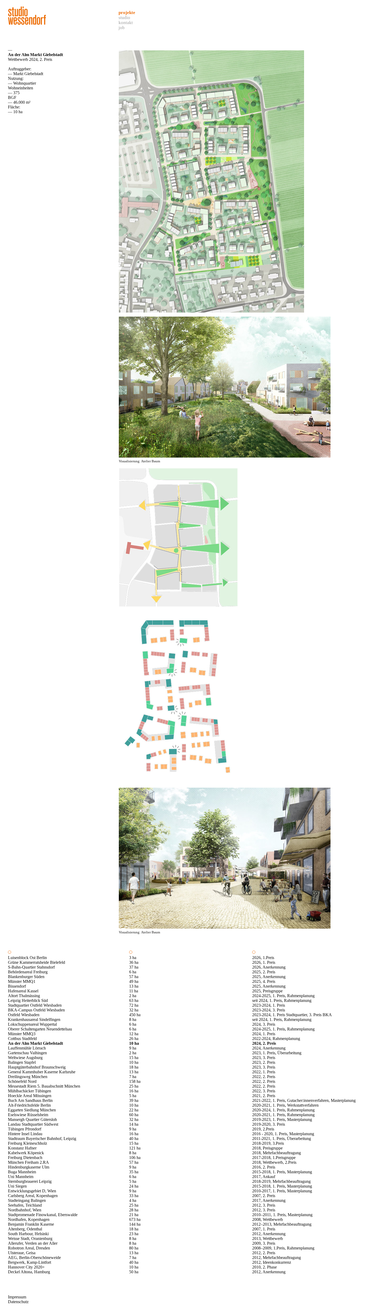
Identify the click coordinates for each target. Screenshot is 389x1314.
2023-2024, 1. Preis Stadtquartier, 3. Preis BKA (292, 1014)
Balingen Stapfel (22, 1062)
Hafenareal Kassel (23, 991)
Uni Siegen (17, 1186)
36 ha (133, 962)
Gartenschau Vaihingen (27, 1053)
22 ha (133, 1110)
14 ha (133, 1124)
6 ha (132, 972)
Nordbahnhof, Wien (24, 1210)
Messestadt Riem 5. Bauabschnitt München (44, 1086)
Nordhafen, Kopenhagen (28, 1219)
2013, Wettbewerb (267, 1238)
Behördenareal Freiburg (28, 972)
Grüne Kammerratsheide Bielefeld (36, 962)
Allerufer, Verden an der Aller (32, 1243)
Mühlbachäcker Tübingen (29, 1091)
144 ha (135, 1224)
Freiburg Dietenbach (25, 1157)
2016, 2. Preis (263, 1167)
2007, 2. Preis (263, 1195)
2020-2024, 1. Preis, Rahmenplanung (283, 1110)
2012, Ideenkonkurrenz (271, 1262)
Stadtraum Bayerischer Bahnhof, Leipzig (42, 1138)
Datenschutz (18, 1301)
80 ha (133, 1248)
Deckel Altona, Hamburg (29, 1272)
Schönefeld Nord (22, 1081)
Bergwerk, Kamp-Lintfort (29, 1262)
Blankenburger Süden (26, 976)
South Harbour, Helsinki (28, 1233)
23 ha (133, 1233)
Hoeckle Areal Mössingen (29, 1095)
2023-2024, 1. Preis (268, 1005)
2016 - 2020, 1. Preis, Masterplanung (283, 1134)
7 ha (132, 1076)
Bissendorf (17, 986)
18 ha (133, 1067)
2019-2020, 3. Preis (268, 1124)
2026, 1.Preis (263, 957)
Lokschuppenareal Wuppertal (32, 1024)
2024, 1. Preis (263, 1034)
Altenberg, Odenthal (25, 1229)
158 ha (135, 1081)
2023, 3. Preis (263, 1057)
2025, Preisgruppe (267, 991)
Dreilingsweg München (27, 1076)
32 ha (133, 1010)
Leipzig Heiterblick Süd (28, 1000)
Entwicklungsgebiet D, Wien (32, 1191)
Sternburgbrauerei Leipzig (30, 1181)
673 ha (135, 1219)
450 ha (135, 1014)
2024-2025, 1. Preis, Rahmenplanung (283, 995)
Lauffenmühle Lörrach (27, 1048)
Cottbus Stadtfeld (22, 1038)
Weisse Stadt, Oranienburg (30, 1238)
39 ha (133, 1100)
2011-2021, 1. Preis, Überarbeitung (281, 1138)
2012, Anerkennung (269, 1233)
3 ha (132, 957)
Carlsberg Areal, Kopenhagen (33, 1195)
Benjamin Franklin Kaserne (31, 1224)
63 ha (133, 1000)
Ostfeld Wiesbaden (23, 1014)
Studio (124, 17)
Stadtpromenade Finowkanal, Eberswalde (43, 1214)
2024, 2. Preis (264, 1043)
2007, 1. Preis (263, 1229)
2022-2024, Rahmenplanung (276, 1038)
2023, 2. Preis (263, 1062)
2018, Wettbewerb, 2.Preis (274, 1162)
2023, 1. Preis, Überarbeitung (276, 1053)
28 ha (133, 1210)
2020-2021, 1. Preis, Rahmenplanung (283, 1114)
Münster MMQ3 (21, 1034)
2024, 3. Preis (263, 1024)
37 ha (133, 967)
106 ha (135, 1157)
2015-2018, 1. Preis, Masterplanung (282, 1172)
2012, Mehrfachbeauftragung (276, 1257)
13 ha (133, 986)
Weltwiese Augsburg (25, 1057)
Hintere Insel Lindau (25, 1134)
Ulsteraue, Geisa (21, 1253)
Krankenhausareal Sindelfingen (34, 1019)
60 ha (133, 1114)
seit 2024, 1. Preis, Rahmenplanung (281, 1000)
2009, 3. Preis (263, 1243)
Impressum (17, 1297)
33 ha (133, 1195)
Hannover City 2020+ (26, 1267)
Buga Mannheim (22, 1172)
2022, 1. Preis (263, 1072)
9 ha (132, 1048)
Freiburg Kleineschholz (27, 1143)
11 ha (133, 991)
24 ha (133, 1186)
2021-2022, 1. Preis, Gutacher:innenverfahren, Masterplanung (304, 1100)
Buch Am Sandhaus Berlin (30, 1100)
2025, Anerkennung (269, 976)
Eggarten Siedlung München (32, 1110)
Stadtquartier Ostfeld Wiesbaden (35, 1005)
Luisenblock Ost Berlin (27, 957)
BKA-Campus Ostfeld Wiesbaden (36, 1010)
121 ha (135, 1148)
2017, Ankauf (263, 1176)
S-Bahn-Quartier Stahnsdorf (31, 967)
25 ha (133, 1086)
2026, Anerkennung (269, 967)
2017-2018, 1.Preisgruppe (274, 1157)
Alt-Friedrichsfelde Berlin (29, 1105)
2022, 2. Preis (263, 1076)
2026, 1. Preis (263, 962)
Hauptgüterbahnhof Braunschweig (37, 1067)
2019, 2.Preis (263, 1129)
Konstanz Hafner (22, 1148)
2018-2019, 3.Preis (268, 1143)
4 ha (132, 1200)
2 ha (132, 995)
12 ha (133, 1034)
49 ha (133, 981)
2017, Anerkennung (269, 1200)
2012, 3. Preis (263, 1205)
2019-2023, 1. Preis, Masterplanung (282, 1119)
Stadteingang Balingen (27, 1200)
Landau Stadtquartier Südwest (33, 1124)
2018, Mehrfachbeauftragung (276, 1153)
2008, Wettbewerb (267, 1219)
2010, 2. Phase (264, 1267)
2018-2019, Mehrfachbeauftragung (281, 1181)
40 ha (133, 1138)
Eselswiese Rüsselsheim (28, 1114)
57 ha (133, 976)
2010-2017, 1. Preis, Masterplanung (282, 1191)
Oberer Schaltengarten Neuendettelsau (40, 1029)
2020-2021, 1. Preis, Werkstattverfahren (285, 1105)
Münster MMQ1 (21, 981)
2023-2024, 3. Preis (268, 1010)
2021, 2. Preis (263, 1095)
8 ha (132, 1019)
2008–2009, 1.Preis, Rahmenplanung (283, 1248)
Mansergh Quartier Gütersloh (32, 1119)
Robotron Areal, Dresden (29, 1248)
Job (122, 27)
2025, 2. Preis (263, 972)
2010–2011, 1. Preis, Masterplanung (282, 1214)
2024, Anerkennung (269, 1048)
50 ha (133, 1272)
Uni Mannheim (20, 1176)
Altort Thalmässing (24, 995)
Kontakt (126, 22)
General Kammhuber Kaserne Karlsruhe (41, 1072)
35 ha (133, 1172)
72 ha (133, 1005)
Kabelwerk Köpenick (26, 1153)
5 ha (132, 1095)
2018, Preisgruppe (267, 1148)
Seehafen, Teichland (25, 1205)
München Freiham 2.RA (28, 1162)
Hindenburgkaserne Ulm (28, 1167)
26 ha (133, 1038)
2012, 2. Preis (263, 1253)
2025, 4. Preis (263, 981)
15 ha (133, 1057)
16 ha (133, 1091)
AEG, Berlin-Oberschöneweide (34, 1257)
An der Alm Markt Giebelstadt (35, 1043)
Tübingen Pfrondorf (24, 1129)
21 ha (133, 1214)
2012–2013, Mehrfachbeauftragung (281, 1224)
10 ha (134, 1043)
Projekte (127, 12)
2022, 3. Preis (263, 1091)
